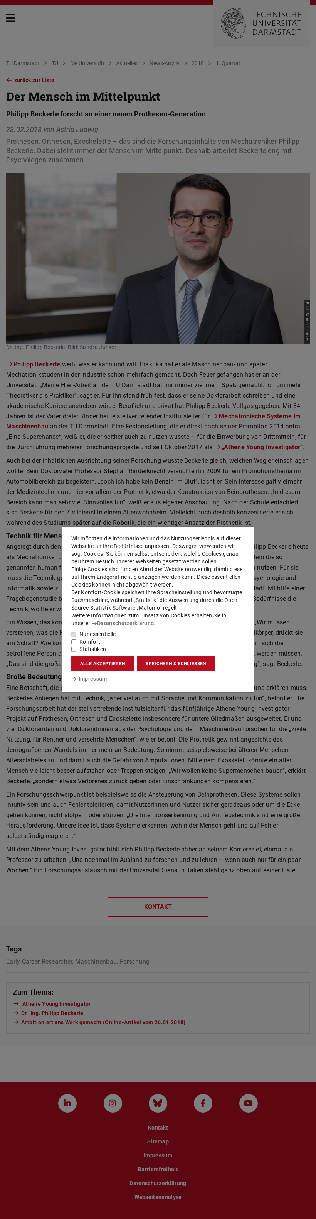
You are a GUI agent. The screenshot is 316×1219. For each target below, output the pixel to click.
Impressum (93, 679)
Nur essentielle (97, 634)
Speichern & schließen (176, 663)
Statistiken (92, 649)
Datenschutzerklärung (125, 623)
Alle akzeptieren (102, 663)
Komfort (89, 642)
